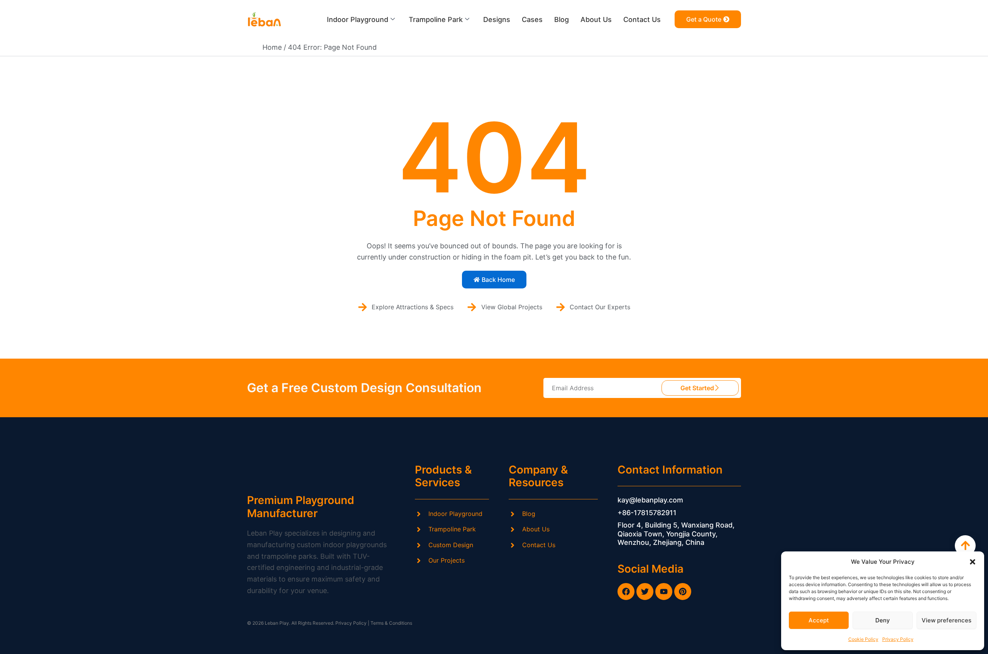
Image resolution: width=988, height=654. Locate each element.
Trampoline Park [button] (436, 19)
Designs (496, 19)
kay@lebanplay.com (650, 500)
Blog (561, 19)
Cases (532, 19)
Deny (882, 620)
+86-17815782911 (647, 513)
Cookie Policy (863, 639)
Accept (819, 620)
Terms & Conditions (391, 623)
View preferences (946, 620)
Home (272, 47)
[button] (972, 562)
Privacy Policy (898, 639)
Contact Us (642, 19)
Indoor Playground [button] (357, 19)
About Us (596, 19)
